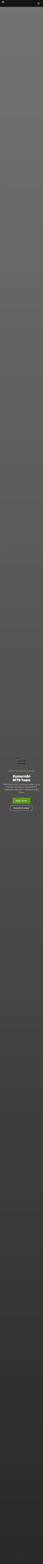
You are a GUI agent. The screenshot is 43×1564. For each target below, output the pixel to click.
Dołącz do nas (21, 801)
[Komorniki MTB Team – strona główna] (8, 3)
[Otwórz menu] (39, 3)
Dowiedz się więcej (21, 808)
